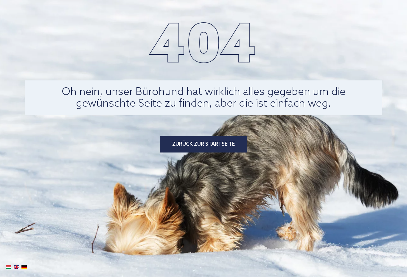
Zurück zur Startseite (203, 144)
